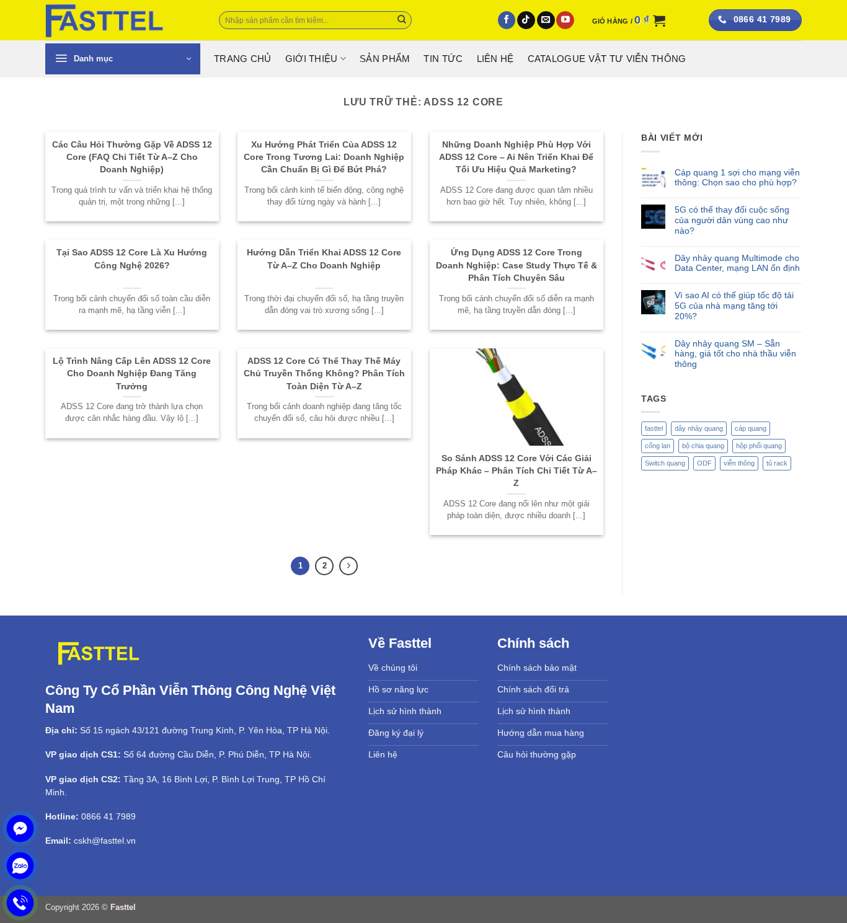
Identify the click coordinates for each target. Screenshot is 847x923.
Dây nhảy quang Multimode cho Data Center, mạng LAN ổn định (737, 263)
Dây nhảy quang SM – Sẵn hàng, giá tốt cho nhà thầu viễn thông (735, 353)
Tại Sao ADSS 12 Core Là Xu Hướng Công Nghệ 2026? (131, 258)
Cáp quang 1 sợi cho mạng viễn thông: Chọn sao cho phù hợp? (737, 177)
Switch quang (665, 463)
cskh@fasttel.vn (105, 841)
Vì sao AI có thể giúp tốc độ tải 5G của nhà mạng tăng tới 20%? (734, 305)
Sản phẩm (385, 59)
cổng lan (657, 445)
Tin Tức (443, 59)
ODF (704, 463)
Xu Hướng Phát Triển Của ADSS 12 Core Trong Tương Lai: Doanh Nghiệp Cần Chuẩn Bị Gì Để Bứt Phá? (324, 157)
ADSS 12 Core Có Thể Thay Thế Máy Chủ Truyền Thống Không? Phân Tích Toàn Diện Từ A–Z (324, 373)
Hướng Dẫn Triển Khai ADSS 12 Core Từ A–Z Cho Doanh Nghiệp (324, 258)
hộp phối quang (759, 445)
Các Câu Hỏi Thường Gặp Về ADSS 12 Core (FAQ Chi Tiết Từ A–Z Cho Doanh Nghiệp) (132, 157)
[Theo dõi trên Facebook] (507, 20)
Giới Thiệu (311, 59)
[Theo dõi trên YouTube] (565, 20)
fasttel (654, 428)
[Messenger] (20, 828)
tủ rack (776, 463)
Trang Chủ (243, 59)
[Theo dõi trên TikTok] (526, 20)
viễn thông (739, 463)
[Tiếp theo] (348, 566)
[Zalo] (20, 866)
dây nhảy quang (699, 428)
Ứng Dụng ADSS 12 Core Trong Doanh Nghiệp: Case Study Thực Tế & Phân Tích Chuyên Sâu (516, 265)
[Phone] (20, 903)
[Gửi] (402, 20)
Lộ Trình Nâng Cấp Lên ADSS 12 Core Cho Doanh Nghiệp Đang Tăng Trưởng (132, 373)
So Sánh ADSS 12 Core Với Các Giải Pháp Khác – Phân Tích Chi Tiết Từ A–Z (516, 470)
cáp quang (750, 428)
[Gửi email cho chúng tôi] (546, 20)
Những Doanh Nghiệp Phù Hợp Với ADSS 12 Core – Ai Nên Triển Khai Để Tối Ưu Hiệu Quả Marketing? (516, 157)
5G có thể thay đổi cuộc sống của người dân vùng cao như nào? (732, 220)
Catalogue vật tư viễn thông (607, 59)
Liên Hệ (495, 59)
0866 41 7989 (108, 816)
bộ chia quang (703, 445)
